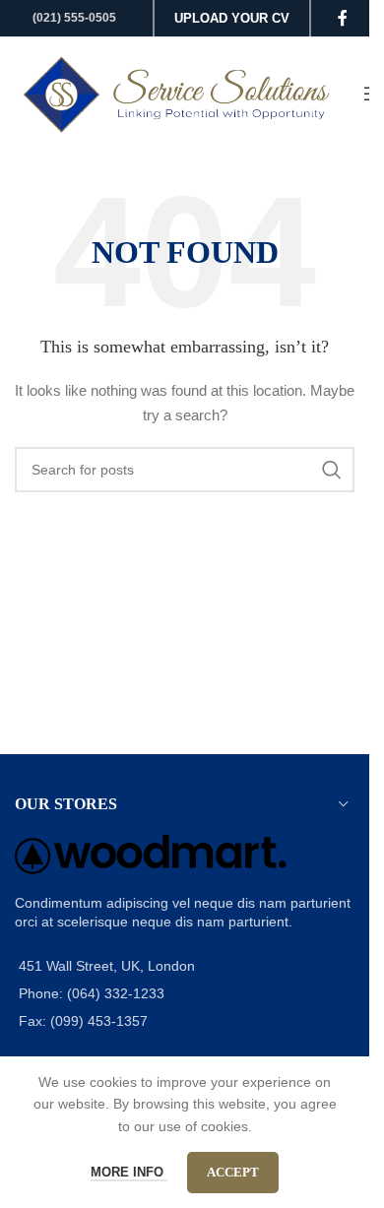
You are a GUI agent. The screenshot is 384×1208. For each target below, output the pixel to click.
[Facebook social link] (342, 18)
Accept (233, 1172)
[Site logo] (179, 92)
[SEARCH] (331, 469)
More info (129, 1172)
